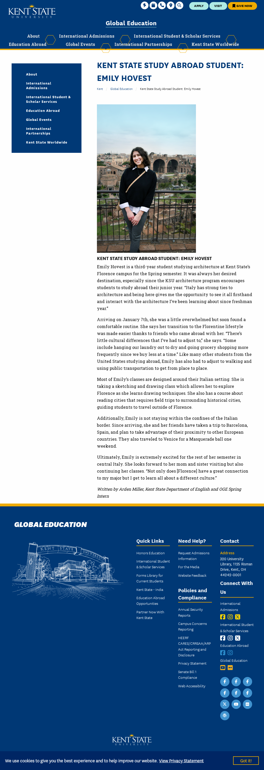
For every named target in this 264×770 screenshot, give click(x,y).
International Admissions (38, 85)
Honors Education (150, 553)
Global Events (39, 119)
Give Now (244, 5)
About (31, 74)
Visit (218, 5)
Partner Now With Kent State (150, 614)
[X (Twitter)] (239, 617)
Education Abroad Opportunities (150, 600)
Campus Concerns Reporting (192, 626)
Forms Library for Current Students (149, 578)
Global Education (131, 22)
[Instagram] (231, 617)
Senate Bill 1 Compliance (187, 674)
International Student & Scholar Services (48, 99)
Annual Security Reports (190, 612)
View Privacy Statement (181, 760)
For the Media (188, 567)
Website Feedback (192, 575)
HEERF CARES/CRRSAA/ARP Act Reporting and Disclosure (194, 646)
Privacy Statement (192, 663)
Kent (100, 88)
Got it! (246, 760)
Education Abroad (43, 110)
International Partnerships (38, 130)
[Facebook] (224, 617)
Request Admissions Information (193, 555)
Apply (199, 5)
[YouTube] (224, 667)
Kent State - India (149, 589)
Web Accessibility (191, 686)
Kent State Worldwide (46, 142)
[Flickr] (231, 667)
